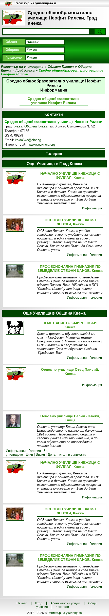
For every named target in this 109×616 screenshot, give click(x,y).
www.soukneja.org (42, 144)
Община (12, 50)
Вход (38, 603)
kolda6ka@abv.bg (28, 140)
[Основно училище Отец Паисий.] (20, 374)
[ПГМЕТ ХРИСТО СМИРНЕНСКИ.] (20, 328)
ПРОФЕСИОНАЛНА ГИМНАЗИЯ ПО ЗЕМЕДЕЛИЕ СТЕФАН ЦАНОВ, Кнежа (70, 269)
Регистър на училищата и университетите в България (37, 3)
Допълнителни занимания (67, 454)
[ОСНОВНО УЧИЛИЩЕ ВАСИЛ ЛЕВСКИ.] (20, 225)
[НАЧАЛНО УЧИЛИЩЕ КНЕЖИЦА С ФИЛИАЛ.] (20, 178)
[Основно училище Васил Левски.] (20, 421)
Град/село (14, 57)
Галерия (95, 255)
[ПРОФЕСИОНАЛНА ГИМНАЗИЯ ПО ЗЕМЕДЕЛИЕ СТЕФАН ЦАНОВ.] (20, 272)
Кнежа (17, 126)
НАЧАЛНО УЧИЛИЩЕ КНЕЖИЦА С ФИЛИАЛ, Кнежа (70, 175)
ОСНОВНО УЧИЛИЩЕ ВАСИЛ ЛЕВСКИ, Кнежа (70, 222)
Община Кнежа (35, 126)
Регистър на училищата (65, 613)
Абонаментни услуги (65, 603)
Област (11, 42)
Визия (40, 454)
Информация (92, 208)
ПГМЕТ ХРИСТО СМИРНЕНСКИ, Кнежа (70, 325)
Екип (29, 454)
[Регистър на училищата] (13, 17)
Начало (21, 603)
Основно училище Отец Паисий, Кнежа (70, 371)
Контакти (62, 607)
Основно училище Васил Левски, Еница (70, 418)
